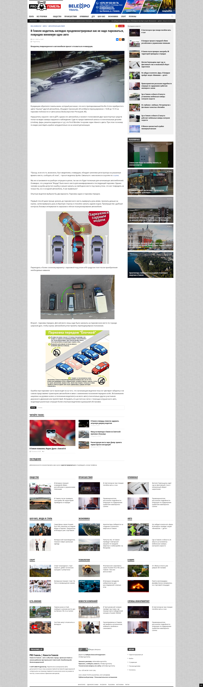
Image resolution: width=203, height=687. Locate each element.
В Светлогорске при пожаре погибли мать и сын (156, 31)
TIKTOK (127, 685)
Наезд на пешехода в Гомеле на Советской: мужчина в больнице (106, 433)
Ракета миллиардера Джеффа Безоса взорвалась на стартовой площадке (162, 583)
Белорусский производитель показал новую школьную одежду (64, 542)
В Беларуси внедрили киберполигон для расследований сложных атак (112, 584)
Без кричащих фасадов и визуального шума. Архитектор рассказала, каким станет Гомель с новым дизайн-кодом (150, 245)
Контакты (132, 670)
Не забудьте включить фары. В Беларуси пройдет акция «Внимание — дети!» (136, 21)
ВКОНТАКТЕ (81, 685)
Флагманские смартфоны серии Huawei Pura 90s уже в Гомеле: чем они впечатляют (113, 569)
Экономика (113, 16)
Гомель (39, 407)
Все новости (36, 26)
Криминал (84, 16)
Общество (57, 16)
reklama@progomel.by (99, 661)
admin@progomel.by (108, 666)
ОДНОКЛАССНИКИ (92, 685)
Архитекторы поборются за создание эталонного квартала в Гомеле (148, 274)
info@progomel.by (84, 657)
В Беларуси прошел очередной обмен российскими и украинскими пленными (66, 21)
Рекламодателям (134, 666)
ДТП (93, 16)
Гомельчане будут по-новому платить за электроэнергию (145, 164)
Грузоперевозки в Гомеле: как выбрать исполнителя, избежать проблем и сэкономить (112, 625)
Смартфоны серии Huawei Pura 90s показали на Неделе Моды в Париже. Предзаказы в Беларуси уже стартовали (64, 527)
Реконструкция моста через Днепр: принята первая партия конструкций (106, 443)
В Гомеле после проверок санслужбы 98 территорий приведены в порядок (155, 52)
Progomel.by (36, 41)
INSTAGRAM (119, 685)
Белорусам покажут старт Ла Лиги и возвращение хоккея (64, 582)
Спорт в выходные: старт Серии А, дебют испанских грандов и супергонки (63, 568)
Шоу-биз (101, 16)
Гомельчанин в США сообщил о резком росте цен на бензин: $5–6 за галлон (64, 609)
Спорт (123, 16)
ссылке (116, 175)
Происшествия (70, 16)
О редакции (133, 662)
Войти (131, 658)
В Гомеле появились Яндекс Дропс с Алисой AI (48, 448)
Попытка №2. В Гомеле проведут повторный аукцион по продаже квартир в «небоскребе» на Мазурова (150, 219)
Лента (31, 16)
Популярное (134, 139)
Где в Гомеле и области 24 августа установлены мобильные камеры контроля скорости (153, 96)
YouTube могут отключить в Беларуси (64, 623)
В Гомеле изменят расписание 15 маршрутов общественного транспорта (146, 191)
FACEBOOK (103, 685)
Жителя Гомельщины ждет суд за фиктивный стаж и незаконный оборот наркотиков (155, 64)
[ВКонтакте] (117, 39)
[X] (123, 39)
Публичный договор (86, 677)
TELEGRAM (111, 685)
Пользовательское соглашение (106, 677)
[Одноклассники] (120, 39)
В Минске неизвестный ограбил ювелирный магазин (152, 127)
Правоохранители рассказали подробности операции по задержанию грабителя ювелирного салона (156, 85)
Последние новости (134, 26)
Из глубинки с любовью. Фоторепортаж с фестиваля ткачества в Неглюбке (156, 106)
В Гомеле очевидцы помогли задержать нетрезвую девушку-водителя (105, 422)
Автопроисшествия (56, 26)
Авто (45, 26)
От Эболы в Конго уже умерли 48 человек (160, 567)
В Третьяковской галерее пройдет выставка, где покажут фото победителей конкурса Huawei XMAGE (113, 610)
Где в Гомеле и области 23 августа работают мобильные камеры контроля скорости (155, 117)
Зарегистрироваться (136, 655)
